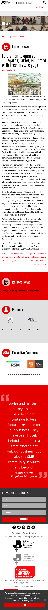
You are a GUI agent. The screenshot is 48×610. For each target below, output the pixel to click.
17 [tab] (39, 374)
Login (36, 7)
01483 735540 (25, 3)
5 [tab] (38, 329)
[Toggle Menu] (45, 14)
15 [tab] (35, 374)
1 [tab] (2, 329)
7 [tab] (20, 374)
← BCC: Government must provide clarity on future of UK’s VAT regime (13, 257)
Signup (43, 7)
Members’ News (18, 36)
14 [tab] (33, 374)
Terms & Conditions (29, 533)
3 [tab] (20, 329)
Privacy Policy (16, 533)
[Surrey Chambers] (6, 7)
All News (5, 36)
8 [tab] (22, 374)
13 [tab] (31, 374)
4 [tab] (29, 329)
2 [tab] (11, 329)
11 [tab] (28, 374)
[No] (45, 600)
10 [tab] (26, 374)
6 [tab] (18, 374)
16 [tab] (37, 374)
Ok (25, 605)
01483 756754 (30, 586)
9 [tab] (24, 374)
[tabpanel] (12, 320)
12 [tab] (29, 374)
